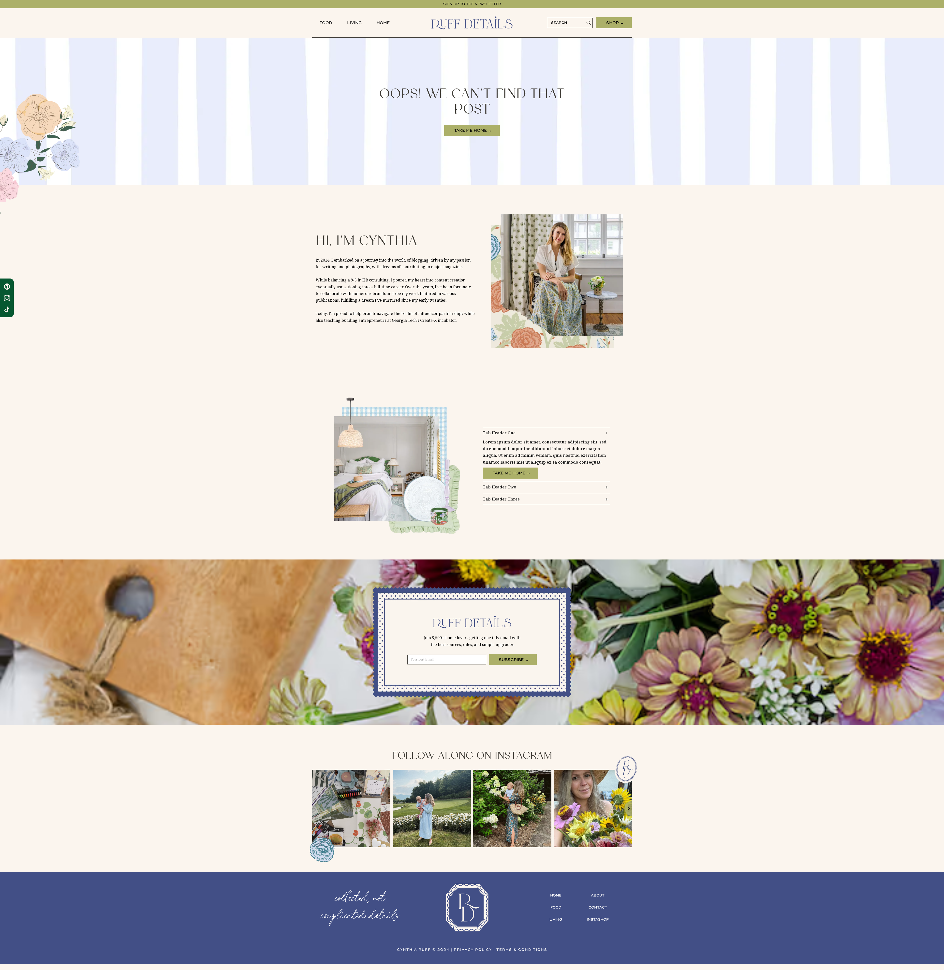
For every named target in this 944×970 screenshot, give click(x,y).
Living (354, 22)
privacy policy (473, 950)
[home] (472, 22)
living (555, 919)
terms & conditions (521, 950)
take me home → (473, 130)
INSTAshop (598, 919)
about (598, 895)
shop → (615, 22)
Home (383, 22)
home (555, 895)
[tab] (546, 454)
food (326, 22)
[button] (326, 23)
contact (598, 907)
